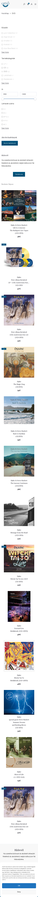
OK (19, 886)
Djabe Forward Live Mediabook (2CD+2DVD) (19, 628)
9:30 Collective (9, 33)
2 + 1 (5, 117)
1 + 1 (5, 120)
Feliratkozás (19, 174)
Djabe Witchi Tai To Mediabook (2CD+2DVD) (19, 678)
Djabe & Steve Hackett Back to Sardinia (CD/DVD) (19, 433)
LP (5, 64)
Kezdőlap (5, 13)
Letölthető (8, 75)
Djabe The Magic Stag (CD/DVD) (19, 384)
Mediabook (8, 79)
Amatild (7, 41)
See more (5, 52)
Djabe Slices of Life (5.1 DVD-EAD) (19, 774)
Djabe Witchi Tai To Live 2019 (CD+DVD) (19, 579)
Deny (19, 892)
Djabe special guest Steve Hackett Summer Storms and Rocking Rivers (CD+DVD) (19, 722)
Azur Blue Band (9, 48)
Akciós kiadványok (10, 143)
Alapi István (8, 37)
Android (7, 44)
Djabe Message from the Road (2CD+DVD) (19, 532)
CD (5, 68)
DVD (5, 71)
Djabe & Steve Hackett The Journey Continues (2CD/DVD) (19, 483)
